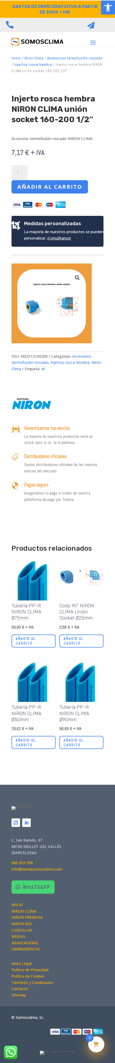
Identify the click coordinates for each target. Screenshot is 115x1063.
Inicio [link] (16, 58)
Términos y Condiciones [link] (32, 982)
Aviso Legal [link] (21, 963)
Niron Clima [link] (34, 58)
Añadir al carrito (49, 186)
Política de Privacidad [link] (29, 969)
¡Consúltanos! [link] (59, 238)
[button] (93, 42)
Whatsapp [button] (36, 887)
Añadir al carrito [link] (26, 641)
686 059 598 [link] (22, 862)
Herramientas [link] (25, 948)
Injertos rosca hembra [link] (33, 64)
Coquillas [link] (21, 930)
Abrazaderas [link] (24, 942)
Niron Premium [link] (27, 917)
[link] (108, 7)
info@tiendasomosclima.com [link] (36, 869)
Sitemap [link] (18, 995)
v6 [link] (43, 368)
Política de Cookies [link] (28, 976)
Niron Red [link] (21, 923)
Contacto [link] (19, 988)
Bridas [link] (18, 936)
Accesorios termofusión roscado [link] (75, 58)
